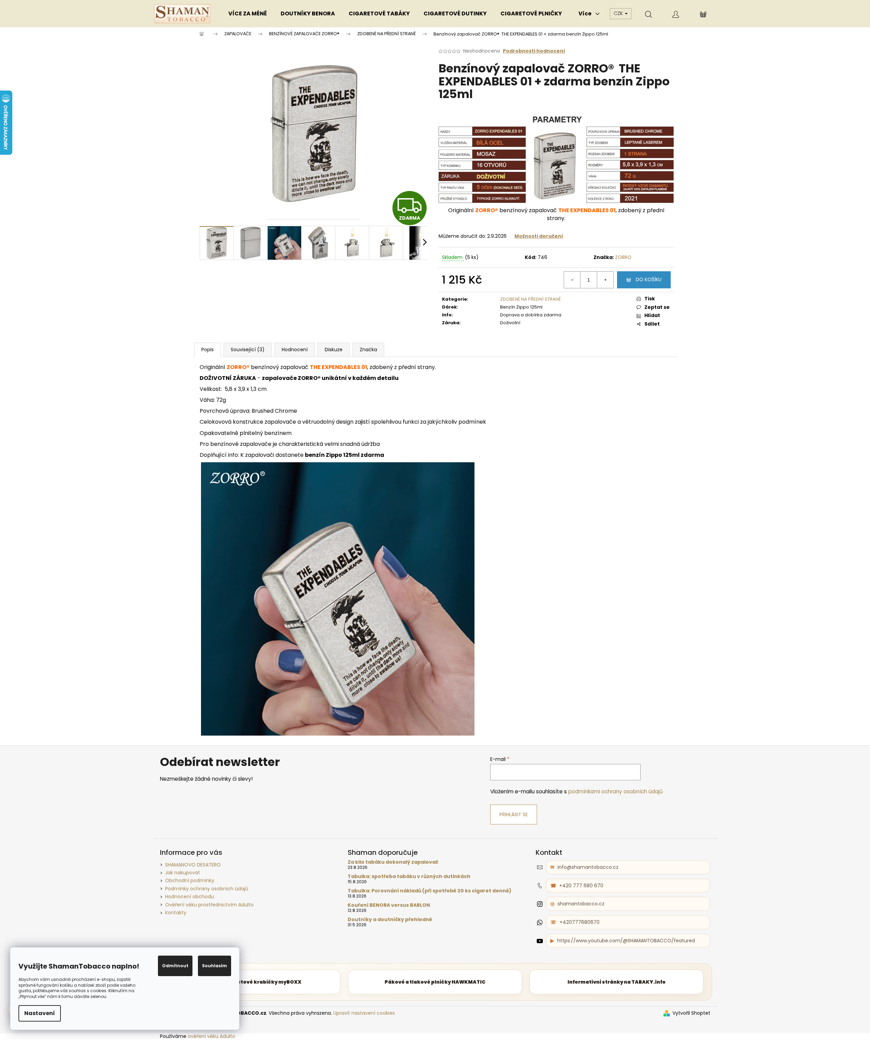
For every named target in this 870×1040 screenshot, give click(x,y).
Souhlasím (214, 966)
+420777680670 (580, 922)
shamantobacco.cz (581, 903)
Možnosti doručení (538, 236)
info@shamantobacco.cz (588, 867)
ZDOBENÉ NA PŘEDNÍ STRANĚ (530, 299)
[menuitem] (248, 13)
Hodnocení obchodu (189, 896)
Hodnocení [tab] (295, 349)
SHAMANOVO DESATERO (193, 864)
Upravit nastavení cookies (364, 1013)
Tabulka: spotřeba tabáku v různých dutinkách (409, 876)
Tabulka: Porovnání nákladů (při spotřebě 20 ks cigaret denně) (429, 890)
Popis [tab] (207, 349)
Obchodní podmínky (189, 880)
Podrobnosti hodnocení (534, 51)
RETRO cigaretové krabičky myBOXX (253, 982)
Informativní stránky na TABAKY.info (616, 982)
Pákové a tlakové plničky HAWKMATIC (435, 982)
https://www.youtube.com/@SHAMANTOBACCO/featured (626, 940)
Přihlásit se (513, 814)
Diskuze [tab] (334, 349)
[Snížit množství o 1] (572, 280)
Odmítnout (175, 966)
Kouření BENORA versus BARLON (389, 905)
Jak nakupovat (182, 872)
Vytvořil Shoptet (691, 1013)
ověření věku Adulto (211, 1036)
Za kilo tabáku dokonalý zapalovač (393, 862)
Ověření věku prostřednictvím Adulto (209, 904)
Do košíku (648, 279)
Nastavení (39, 1013)
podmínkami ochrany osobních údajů (615, 791)
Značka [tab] (368, 349)
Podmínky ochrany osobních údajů (206, 888)
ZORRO (623, 257)
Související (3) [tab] (248, 349)
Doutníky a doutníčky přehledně (390, 919)
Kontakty (175, 912)
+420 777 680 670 (581, 885)
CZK (619, 13)
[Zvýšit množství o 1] (605, 280)
